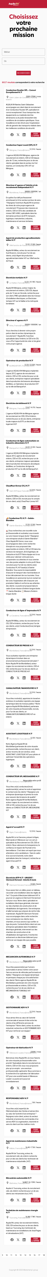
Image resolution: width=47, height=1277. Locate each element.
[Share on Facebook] (12, 134)
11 (11, 1255)
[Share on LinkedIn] (24, 134)
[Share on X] (18, 134)
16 (34, 1255)
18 (44, 1255)
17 (39, 1255)
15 (30, 1255)
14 (25, 1255)
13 (20, 1255)
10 (7, 1255)
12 (16, 1255)
